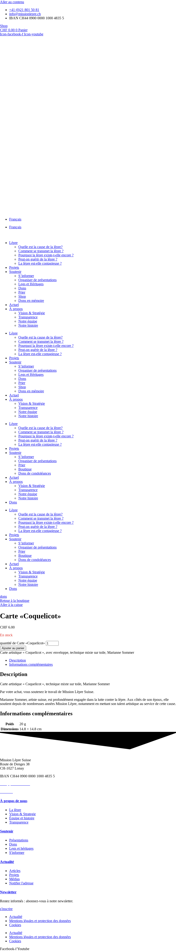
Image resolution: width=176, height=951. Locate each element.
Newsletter (8, 892)
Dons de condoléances (34, 473)
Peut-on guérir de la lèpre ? (37, 259)
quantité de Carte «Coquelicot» (22, 643)
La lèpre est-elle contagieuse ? (40, 263)
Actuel (14, 305)
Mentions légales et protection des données (40, 921)
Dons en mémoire (31, 301)
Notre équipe (27, 321)
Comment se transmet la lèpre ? (40, 251)
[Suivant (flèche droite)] (168, 475)
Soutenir (15, 272)
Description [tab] (17, 660)
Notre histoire (28, 325)
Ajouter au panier (13, 648)
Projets (14, 267)
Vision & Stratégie (31, 313)
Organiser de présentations (37, 280)
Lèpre (13, 243)
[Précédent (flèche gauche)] (8, 475)
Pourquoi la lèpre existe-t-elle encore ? (46, 255)
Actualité (7, 862)
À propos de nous (13, 801)
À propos (16, 309)
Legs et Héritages (31, 284)
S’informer (26, 276)
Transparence (28, 317)
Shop (22, 296)
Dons (22, 288)
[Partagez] (151, 5)
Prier (21, 292)
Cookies (15, 925)
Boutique (25, 469)
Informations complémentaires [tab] (31, 664)
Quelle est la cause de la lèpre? (40, 247)
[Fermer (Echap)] (161, 5)
